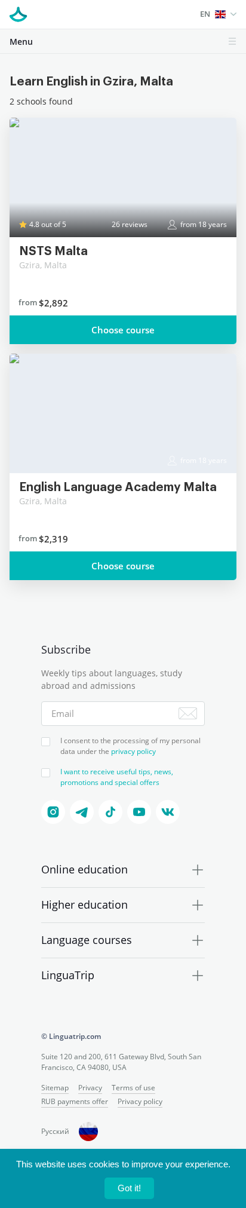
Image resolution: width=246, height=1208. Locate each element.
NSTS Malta (53, 251)
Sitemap (55, 1088)
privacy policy (133, 751)
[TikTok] (110, 812)
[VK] (168, 812)
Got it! (129, 1188)
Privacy (90, 1088)
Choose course (123, 330)
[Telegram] (82, 812)
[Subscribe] (187, 713)
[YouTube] (139, 812)
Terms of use (133, 1088)
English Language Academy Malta (118, 487)
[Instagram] (53, 812)
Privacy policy (140, 1101)
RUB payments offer (74, 1101)
